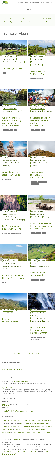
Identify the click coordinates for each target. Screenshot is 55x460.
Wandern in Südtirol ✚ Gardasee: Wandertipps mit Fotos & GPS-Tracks (36, 2)
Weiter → (38, 353)
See (15, 130)
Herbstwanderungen (38, 318)
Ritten (11, 130)
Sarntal (42, 279)
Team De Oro (6, 432)
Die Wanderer (15, 440)
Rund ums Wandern (9, 59)
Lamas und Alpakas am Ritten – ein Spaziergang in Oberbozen (41, 226)
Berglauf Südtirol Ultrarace (10, 320)
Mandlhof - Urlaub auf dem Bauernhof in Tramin (18, 411)
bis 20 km (6, 163)
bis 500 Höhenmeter (37, 59)
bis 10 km (13, 56)
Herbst (33, 337)
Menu (29, 9)
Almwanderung (38, 78)
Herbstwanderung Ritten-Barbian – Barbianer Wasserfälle (40, 330)
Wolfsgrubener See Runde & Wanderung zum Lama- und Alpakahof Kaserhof (11, 121)
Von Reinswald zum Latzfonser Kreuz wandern (37, 175)
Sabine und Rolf (7, 429)
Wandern (46, 65)
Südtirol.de (5, 405)
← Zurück (17, 353)
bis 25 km (34, 315)
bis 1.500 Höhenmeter (38, 263)
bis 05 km (41, 106)
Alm (4, 72)
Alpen (33, 233)
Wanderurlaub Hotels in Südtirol (12, 369)
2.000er (33, 56)
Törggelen (43, 337)
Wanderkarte (43, 22)
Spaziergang (18, 233)
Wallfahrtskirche (42, 182)
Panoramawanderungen (39, 62)
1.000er (5, 56)
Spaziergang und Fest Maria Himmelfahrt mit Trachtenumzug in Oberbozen (40, 121)
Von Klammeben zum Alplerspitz (37, 274)
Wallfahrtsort (35, 184)
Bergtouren (41, 157)
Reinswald (34, 182)
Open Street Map (7, 388)
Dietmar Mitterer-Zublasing (11, 420)
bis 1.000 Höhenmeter (10, 160)
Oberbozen (5, 130)
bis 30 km (6, 266)
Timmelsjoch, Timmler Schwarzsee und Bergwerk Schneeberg (37, 420)
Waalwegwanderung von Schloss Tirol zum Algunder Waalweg (37, 426)
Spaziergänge (19, 62)
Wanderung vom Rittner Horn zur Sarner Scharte (13, 276)
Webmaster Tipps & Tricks (10, 451)
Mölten (8, 179)
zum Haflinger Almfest (12, 68)
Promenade (5, 233)
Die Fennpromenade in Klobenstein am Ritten (12, 227)
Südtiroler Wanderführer (22, 381)
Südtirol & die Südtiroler (28, 451)
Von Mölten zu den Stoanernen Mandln (11, 173)
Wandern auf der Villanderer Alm (38, 72)
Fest (32, 130)
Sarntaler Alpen (8, 62)
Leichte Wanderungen (10, 217)
